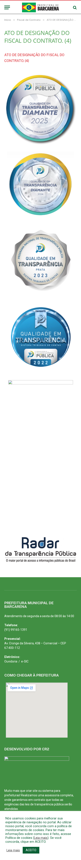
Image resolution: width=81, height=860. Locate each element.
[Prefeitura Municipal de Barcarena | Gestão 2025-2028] (40, 7)
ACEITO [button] (31, 850)
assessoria (52, 795)
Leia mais (41, 838)
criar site (32, 790)
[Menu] (7, 7)
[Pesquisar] (74, 7)
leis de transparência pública (44, 804)
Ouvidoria (10, 661)
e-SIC (25, 661)
